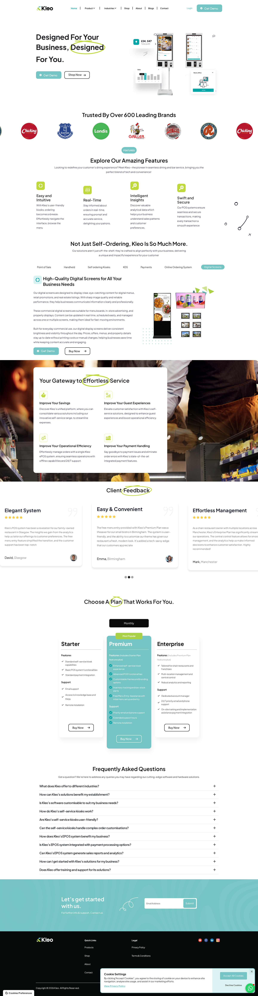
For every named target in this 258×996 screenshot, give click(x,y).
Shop (126, 8)
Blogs (151, 8)
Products (89, 947)
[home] (45, 8)
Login (189, 8)
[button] (90, 8)
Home (74, 8)
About (139, 8)
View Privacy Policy (114, 985)
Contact (164, 8)
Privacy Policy (138, 947)
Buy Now (74, 351)
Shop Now (75, 74)
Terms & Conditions (141, 955)
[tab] (44, 267)
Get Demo (211, 8)
